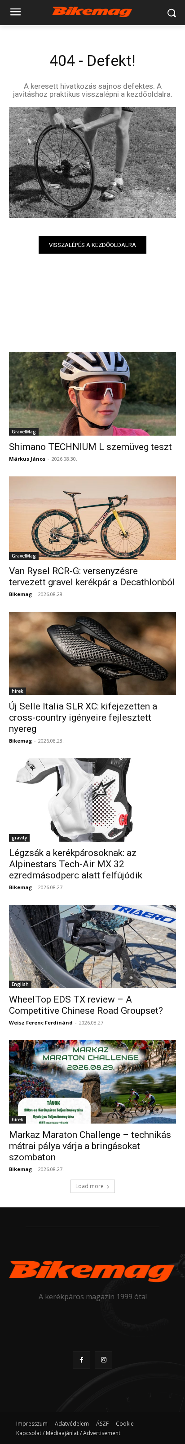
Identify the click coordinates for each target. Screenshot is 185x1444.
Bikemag (20, 594)
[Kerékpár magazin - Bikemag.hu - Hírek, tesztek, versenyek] (92, 11)
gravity (19, 837)
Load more (89, 1186)
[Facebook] (81, 1360)
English (20, 984)
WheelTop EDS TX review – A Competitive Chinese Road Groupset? (86, 1005)
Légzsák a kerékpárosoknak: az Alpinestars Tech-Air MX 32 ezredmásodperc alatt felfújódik (75, 864)
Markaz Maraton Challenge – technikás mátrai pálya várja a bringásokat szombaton (90, 1146)
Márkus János (27, 458)
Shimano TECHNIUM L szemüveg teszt (90, 446)
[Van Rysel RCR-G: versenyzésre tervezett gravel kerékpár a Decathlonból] (92, 518)
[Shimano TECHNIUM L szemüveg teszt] (92, 394)
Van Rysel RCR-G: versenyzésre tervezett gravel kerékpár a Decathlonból (92, 577)
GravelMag (24, 431)
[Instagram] (103, 1360)
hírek (17, 691)
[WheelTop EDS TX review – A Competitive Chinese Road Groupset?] (92, 946)
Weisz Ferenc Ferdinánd (41, 1022)
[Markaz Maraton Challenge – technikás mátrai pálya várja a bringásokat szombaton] (92, 1082)
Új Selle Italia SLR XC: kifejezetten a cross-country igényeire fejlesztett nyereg (83, 717)
